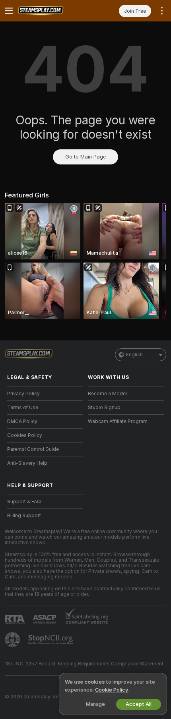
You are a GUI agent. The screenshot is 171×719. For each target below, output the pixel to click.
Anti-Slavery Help (27, 463)
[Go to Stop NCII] (51, 639)
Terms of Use (22, 407)
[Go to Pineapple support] (13, 639)
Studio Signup (104, 407)
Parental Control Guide (33, 449)
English (134, 355)
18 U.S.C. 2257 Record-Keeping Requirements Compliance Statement (84, 664)
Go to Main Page (85, 157)
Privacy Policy (23, 393)
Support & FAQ (24, 501)
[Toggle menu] (8, 10)
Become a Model (107, 393)
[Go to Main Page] (51, 10)
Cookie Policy (111, 690)
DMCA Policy (22, 421)
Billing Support (24, 515)
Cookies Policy (24, 435)
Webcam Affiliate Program (118, 421)
